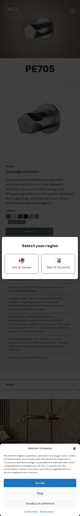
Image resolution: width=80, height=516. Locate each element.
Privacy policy (47, 511)
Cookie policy (31, 511)
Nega (40, 493)
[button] (74, 448)
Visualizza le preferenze (40, 503)
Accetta (40, 483)
